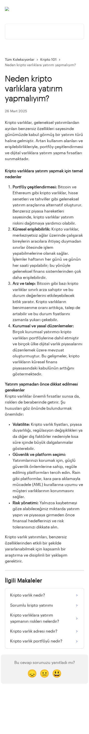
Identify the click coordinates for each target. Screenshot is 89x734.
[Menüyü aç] (79, 9)
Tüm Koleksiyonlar (19, 59)
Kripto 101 (48, 59)
